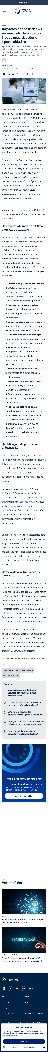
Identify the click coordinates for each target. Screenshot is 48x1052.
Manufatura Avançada (24, 670)
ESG (25, 1008)
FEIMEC (27, 996)
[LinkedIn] (17, 988)
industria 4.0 (8, 670)
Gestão (27, 1002)
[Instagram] (4, 988)
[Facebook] (10, 988)
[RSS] (30, 988)
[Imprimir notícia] (8, 74)
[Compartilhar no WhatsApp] (22, 74)
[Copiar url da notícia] (4, 74)
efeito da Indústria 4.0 (33, 210)
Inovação (5, 1008)
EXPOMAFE (6, 1002)
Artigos (4, 25)
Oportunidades (8, 1013)
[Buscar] (43, 11)
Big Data (9, 287)
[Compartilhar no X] (18, 74)
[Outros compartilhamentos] (32, 74)
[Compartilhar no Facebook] (27, 74)
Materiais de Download (33, 1013)
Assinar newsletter (24, 796)
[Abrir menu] (4, 11)
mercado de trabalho (11, 675)
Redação (8, 65)
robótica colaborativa (25, 501)
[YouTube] (23, 988)
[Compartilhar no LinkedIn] (13, 74)
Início (4, 996)
